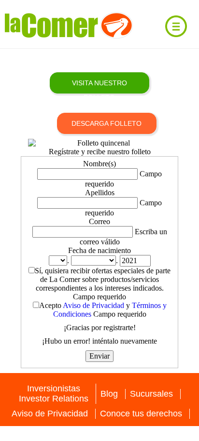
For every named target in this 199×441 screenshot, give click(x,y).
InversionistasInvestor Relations (53, 393)
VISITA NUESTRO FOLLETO (99, 86)
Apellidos (99, 192)
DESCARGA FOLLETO (106, 123)
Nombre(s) (99, 164)
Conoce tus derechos (141, 413)
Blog (109, 394)
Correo (99, 221)
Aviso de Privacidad (93, 305)
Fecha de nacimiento (99, 250)
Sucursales (151, 394)
